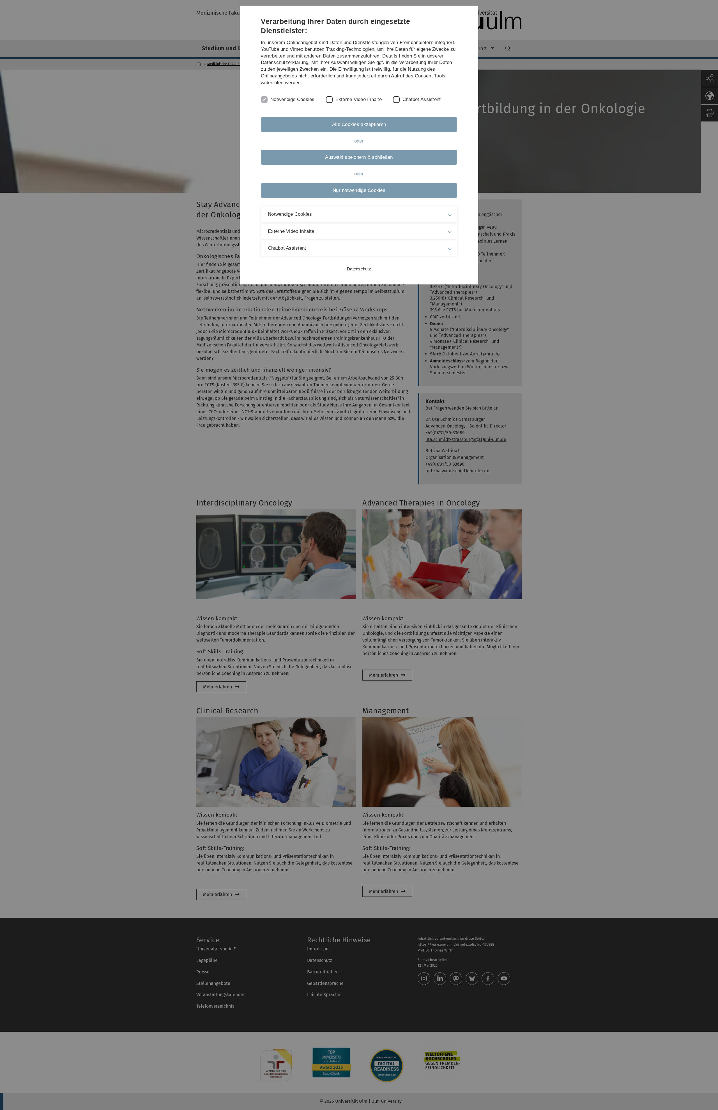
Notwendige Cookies (292, 99)
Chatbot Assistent (421, 99)
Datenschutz (359, 268)
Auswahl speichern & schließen (359, 157)
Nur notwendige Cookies (359, 190)
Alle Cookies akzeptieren (359, 124)
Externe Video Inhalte (358, 99)
